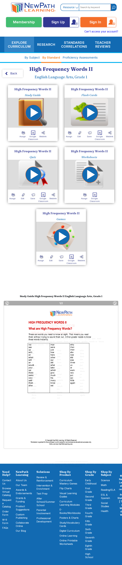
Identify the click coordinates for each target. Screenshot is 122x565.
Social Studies (105, 504)
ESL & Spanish (105, 496)
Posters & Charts (69, 517)
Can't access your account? (101, 31)
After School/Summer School (45, 502)
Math (104, 485)
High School (89, 555)
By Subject (32, 57)
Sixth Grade (88, 531)
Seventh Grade (89, 539)
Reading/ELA (108, 489)
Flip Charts (66, 488)
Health (104, 511)
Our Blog (21, 530)
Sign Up (58, 22)
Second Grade (89, 498)
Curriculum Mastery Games (68, 482)
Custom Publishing (21, 516)
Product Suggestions (22, 508)
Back (13, 73)
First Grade (88, 490)
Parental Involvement (43, 512)
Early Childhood (90, 482)
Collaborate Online (22, 524)
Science (105, 480)
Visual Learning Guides (68, 495)
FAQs (5, 527)
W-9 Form (5, 521)
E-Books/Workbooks (70, 511)
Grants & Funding (21, 500)
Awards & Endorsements (24, 491)
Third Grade (88, 506)
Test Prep (41, 493)
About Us (21, 480)
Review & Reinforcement (44, 479)
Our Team (21, 485)
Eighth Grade (88, 547)
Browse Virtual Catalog (6, 492)
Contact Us (6, 482)
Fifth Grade (88, 523)
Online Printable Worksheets (69, 542)
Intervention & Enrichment (44, 487)
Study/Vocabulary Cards (70, 524)
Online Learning (68, 535)
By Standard (51, 57)
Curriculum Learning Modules (70, 503)
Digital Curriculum (70, 530)
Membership (24, 22)
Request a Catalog (6, 503)
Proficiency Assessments (80, 57)
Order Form (5, 513)
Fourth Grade (89, 515)
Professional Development (43, 520)
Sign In (95, 22)
